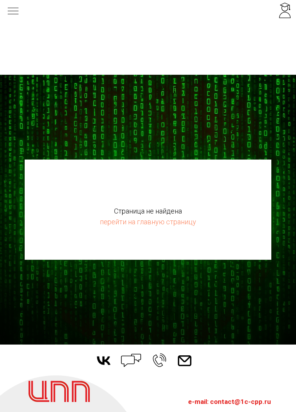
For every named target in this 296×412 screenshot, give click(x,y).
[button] (159, 360)
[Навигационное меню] (13, 11)
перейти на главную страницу (148, 222)
